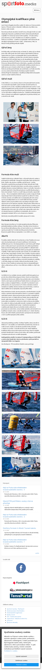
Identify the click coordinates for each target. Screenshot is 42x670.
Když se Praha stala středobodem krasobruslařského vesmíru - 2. (15, 516)
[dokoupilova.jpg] (21, 467)
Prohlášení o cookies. (11, 651)
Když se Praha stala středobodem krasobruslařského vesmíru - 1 (15, 541)
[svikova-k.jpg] (21, 445)
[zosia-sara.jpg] (21, 155)
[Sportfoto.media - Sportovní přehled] (21, 3)
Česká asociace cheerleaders (15, 611)
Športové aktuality (12, 622)
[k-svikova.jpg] (21, 134)
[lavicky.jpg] (21, 380)
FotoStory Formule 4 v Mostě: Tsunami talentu (19, 528)
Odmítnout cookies (21, 660)
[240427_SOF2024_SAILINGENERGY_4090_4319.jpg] (21, 112)
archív (37, 553)
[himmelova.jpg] (21, 358)
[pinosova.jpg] (21, 402)
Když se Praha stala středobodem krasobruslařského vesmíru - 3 (15, 489)
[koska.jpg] (21, 423)
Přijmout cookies (21, 665)
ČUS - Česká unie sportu (14, 616)
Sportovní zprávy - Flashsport (15, 609)
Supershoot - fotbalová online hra (17, 618)
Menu (37, 10)
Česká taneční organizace (14, 613)
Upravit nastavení (21, 656)
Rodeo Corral (11, 615)
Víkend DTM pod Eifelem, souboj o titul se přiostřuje (18, 502)
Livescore (10, 620)
